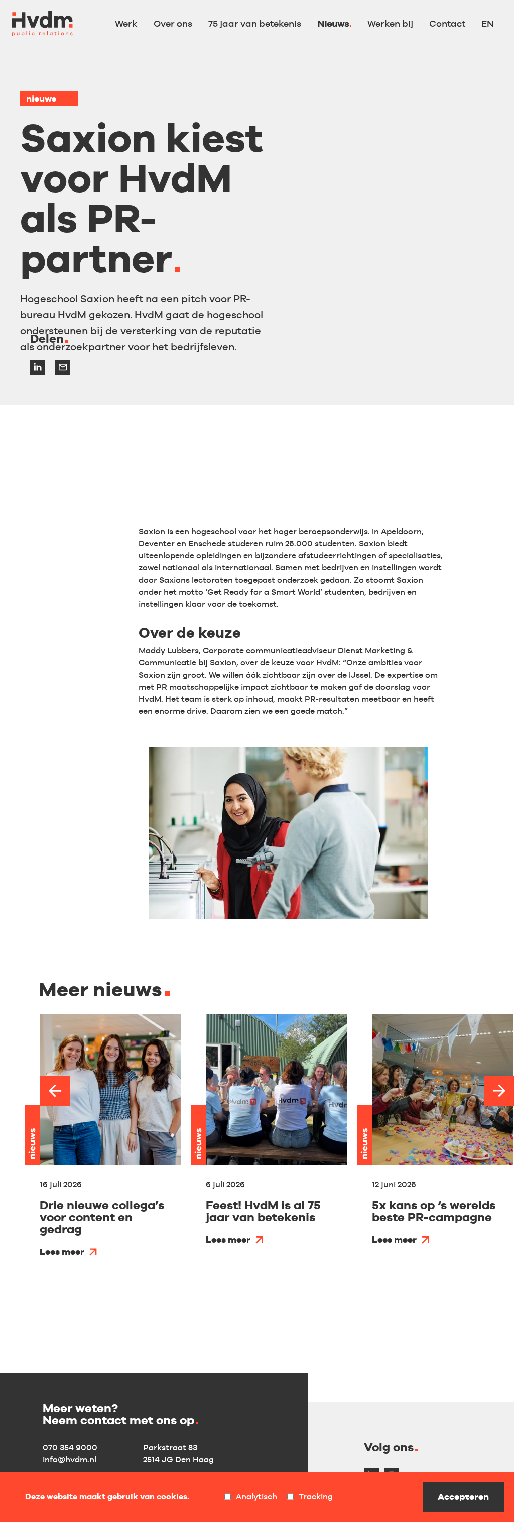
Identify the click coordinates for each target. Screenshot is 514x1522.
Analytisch (256, 1496)
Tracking (316, 1496)
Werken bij (390, 23)
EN (487, 23)
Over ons (173, 23)
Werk (126, 23)
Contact (447, 23)
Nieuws (333, 23)
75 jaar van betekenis (254, 23)
